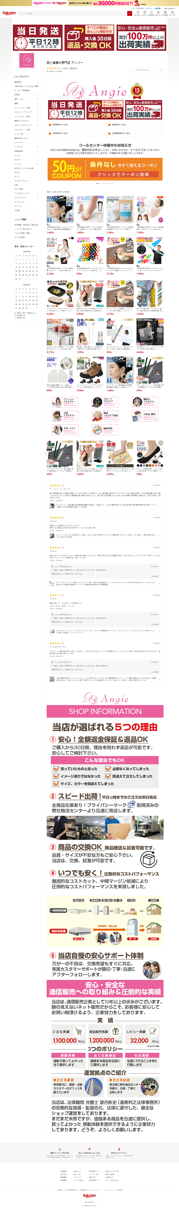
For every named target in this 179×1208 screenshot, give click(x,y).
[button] (170, 8)
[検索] (129, 13)
